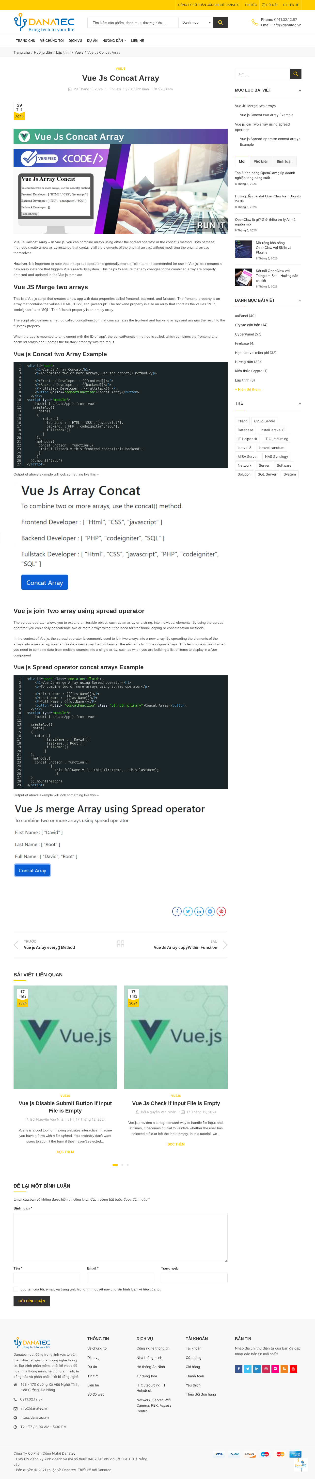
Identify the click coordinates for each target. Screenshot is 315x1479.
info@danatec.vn (34, 1408)
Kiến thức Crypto (248, 371)
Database (245, 430)
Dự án (92, 1367)
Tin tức (93, 1376)
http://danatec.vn (34, 1417)
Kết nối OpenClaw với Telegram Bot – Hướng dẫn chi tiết (277, 275)
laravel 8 (245, 447)
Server (264, 465)
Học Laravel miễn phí (252, 352)
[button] (115, 1165)
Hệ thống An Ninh (151, 1367)
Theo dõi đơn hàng (201, 1394)
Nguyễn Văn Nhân (50, 1119)
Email (92, 1268)
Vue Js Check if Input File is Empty (176, 1103)
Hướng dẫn (43, 52)
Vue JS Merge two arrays (255, 106)
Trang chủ (22, 52)
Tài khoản (193, 1348)
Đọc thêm (65, 1152)
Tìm (220, 22)
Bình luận (23, 1208)
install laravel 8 (272, 430)
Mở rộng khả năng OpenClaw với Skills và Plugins (273, 247)
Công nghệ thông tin (153, 1348)
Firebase (242, 343)
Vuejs (79, 52)
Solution (244, 474)
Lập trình (63, 52)
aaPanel (241, 316)
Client (242, 421)
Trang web (169, 1268)
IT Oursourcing (276, 439)
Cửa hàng (194, 1357)
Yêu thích (193, 1385)
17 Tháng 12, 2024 (91, 1119)
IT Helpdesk (247, 439)
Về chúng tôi (97, 1348)
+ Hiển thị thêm (247, 389)
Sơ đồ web (96, 1394)
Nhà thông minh (149, 1357)
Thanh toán (195, 1376)
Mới (242, 161)
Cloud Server (264, 421)
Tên (18, 1268)
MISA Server (248, 456)
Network (245, 465)
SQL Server (267, 474)
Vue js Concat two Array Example (266, 115)
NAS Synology (276, 456)
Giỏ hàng (193, 1367)
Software (284, 465)
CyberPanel (244, 334)
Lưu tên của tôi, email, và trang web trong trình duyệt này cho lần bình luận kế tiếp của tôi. (90, 1289)
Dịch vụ (93, 1357)
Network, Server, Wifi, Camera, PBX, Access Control (154, 1405)
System (290, 474)
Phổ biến (261, 161)
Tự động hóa (147, 1376)
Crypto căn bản (247, 325)
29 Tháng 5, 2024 (88, 89)
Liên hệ (93, 1385)
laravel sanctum (271, 447)
